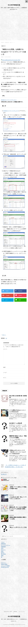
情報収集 (3, 543)
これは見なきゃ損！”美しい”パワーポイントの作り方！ (18, 497)
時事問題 (3, 546)
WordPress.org (5, 567)
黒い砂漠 (3, 554)
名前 (4, 367)
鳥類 (2, 555)
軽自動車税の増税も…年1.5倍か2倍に (14, 467)
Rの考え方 (4, 474)
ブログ (3, 542)
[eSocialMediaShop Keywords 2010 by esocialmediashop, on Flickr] (10, 60)
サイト (4, 377)
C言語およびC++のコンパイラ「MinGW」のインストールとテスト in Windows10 (17, 452)
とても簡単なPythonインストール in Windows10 (17, 411)
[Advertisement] (14, 26)
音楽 (2, 551)
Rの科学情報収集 (14, 5)
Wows (2, 552)
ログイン (3, 562)
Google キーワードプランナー (9, 99)
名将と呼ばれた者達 (8, 611)
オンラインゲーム (5, 545)
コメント (5, 349)
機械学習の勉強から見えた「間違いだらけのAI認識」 (18, 436)
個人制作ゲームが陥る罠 (15, 423)
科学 (2, 548)
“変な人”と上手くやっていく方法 (18, 527)
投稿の (4, 564)
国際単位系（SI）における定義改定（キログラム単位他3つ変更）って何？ (17, 509)
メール (5, 372)
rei (6, 338)
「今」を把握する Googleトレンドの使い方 (15, 465)
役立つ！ (4, 334)
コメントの (5, 565)
